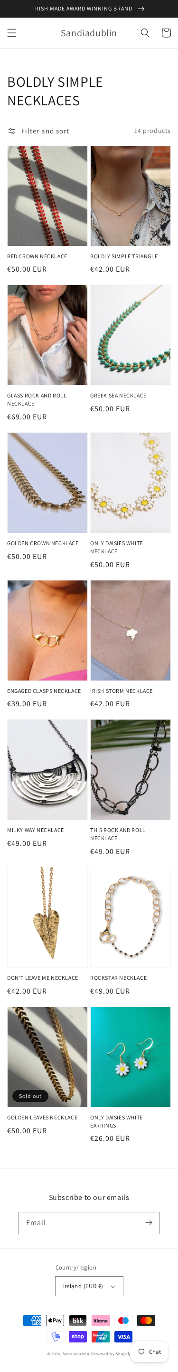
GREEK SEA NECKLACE (118, 395)
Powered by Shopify (111, 1353)
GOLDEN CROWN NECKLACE (43, 543)
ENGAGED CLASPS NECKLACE (44, 690)
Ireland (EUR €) (83, 1286)
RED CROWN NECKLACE (37, 256)
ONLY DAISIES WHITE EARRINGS (116, 1121)
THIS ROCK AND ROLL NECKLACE (118, 834)
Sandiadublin (76, 1353)
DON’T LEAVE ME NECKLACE (42, 977)
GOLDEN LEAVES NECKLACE (42, 1117)
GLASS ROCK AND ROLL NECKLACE (36, 399)
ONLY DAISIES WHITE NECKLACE (116, 547)
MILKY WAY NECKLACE (35, 829)
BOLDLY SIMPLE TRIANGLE (124, 256)
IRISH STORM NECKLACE (121, 690)
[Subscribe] (148, 1222)
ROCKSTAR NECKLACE (118, 977)
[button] (11, 32)
